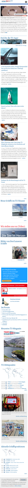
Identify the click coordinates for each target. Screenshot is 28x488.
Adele (19, 217)
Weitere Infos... (23, 280)
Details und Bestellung (21, 416)
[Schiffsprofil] (6, 381)
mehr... (25, 198)
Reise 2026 (13, 460)
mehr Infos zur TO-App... (21, 45)
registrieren (18, 1)
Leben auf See (14, 468)
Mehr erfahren (18, 486)
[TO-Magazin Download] (14, 346)
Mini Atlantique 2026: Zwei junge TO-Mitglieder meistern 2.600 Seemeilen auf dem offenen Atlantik (13, 144)
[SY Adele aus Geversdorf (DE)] (18, 210)
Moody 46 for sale (6, 310)
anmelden (24, 1)
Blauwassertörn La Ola (14, 465)
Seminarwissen (15, 299)
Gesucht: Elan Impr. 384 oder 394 (9, 318)
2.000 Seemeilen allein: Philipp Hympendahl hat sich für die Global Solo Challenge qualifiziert (14, 68)
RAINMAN (4, 324)
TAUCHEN (4, 323)
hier (6, 32)
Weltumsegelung (14, 470)
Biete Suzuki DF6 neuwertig (8, 313)
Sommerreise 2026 (16, 459)
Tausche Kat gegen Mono (8, 311)
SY (8, 459)
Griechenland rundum (14, 467)
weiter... (10, 84)
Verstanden (23, 479)
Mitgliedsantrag (6, 281)
